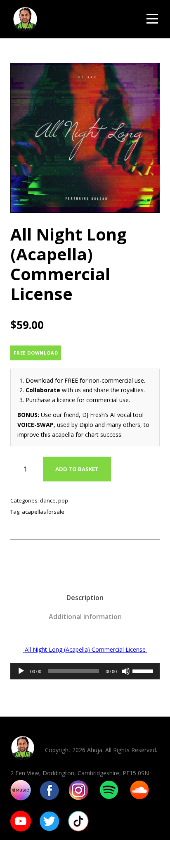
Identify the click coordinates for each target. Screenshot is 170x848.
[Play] (21, 671)
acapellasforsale (43, 511)
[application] (85, 671)
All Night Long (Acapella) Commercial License (85, 649)
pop (63, 500)
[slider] (144, 670)
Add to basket (77, 469)
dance (48, 500)
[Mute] (126, 671)
